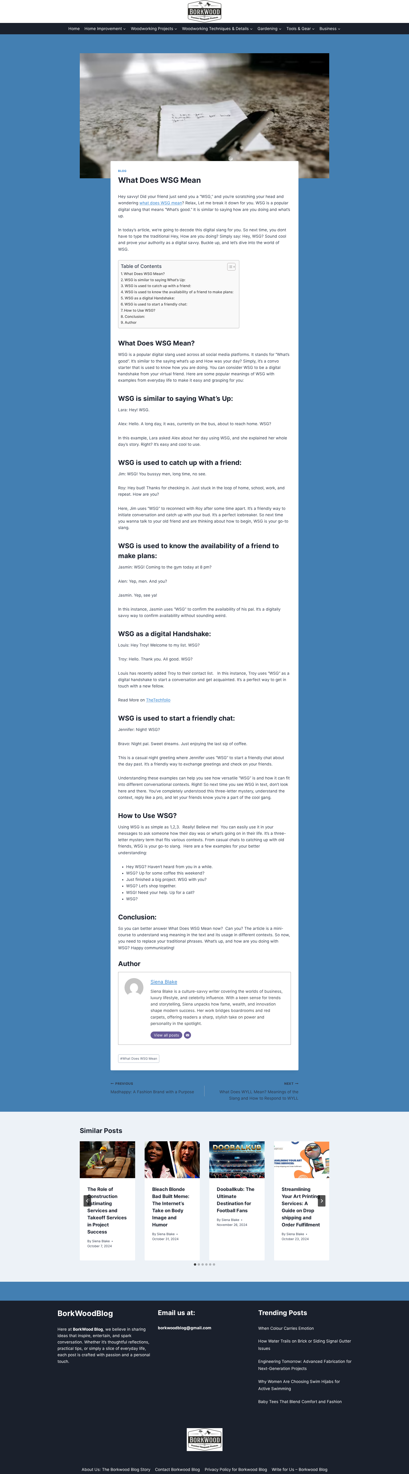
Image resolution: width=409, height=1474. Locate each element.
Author (131, 322)
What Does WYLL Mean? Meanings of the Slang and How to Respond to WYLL (258, 1091)
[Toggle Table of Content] (229, 267)
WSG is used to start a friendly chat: (156, 304)
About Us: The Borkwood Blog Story (116, 1469)
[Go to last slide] (87, 1201)
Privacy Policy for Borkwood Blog (236, 1469)
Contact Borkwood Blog (177, 1469)
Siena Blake (164, 982)
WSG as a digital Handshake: (150, 298)
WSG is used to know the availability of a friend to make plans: (179, 292)
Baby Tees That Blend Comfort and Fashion (300, 1401)
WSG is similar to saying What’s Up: (155, 280)
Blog (122, 171)
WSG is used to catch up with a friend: (158, 286)
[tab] (195, 1264)
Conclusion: (135, 316)
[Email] (187, 1035)
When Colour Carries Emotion (286, 1328)
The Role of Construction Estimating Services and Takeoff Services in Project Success (107, 1210)
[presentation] (107, 1159)
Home (74, 28)
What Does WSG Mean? (145, 273)
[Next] (321, 1201)
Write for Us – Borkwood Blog (299, 1469)
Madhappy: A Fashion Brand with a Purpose (152, 1088)
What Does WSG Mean (138, 1058)
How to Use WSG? (140, 310)
